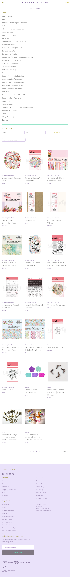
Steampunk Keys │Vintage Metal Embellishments (9, 437)
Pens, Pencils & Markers (12, 89)
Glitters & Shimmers (10, 64)
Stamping (6, 101)
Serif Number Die (55, 347)
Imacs (4, 507)
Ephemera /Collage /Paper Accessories (17, 57)
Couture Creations (8, 516)
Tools (4, 114)
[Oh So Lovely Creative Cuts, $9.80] (12, 160)
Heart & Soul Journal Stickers (34, 306)
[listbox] (17, 139)
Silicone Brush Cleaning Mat (31, 391)
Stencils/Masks (8, 104)
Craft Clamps (7, 390)
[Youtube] (10, 474)
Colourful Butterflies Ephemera (33, 179)
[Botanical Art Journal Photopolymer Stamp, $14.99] (58, 245)
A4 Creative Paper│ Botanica (10, 306)
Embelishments (8, 51)
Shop (37, 481)
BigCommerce (11, 570)
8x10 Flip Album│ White (55, 221)
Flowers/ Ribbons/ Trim (11, 60)
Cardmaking (40, 487)
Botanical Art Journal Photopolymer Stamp (57, 264)
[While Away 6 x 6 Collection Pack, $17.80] (12, 245)
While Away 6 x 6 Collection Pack (9, 264)
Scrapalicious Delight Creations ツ (15, 23)
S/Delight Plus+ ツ (42, 498)
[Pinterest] (13, 474)
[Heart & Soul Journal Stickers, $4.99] (35, 287)
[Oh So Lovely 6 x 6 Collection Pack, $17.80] (12, 202)
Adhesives (6, 26)
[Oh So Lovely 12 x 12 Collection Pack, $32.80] (58, 160)
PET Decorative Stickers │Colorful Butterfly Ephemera (33, 437)
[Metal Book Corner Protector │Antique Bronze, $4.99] (58, 372)
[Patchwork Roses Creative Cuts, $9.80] (35, 245)
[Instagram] (6, 474)
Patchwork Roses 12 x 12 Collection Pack (34, 348)
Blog (3, 492)
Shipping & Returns (9, 489)
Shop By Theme (41, 492)
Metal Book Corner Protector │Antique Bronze (55, 392)
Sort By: (6, 140)
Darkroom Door (7, 519)
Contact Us (5, 487)
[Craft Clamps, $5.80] (12, 372)
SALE (4, 20)
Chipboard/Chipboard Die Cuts (14, 41)
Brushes (5, 38)
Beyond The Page (9, 35)
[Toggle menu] (2, 2)
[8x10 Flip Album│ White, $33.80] (58, 202)
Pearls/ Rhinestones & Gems (13, 85)
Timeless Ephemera (56, 305)
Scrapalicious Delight (9, 528)
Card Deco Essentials (9, 531)
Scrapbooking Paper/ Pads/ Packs (15, 95)
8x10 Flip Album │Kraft (35, 220)
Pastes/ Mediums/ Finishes (13, 82)
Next (64, 451)
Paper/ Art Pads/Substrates (13, 76)
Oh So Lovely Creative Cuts (11, 179)
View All (4, 534)
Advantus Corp (7, 525)
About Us (5, 484)
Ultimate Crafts (7, 522)
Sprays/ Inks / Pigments (12, 98)
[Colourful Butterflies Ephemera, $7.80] (35, 160)
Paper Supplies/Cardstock (12, 79)
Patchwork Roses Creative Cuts (32, 264)
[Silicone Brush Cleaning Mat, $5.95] (35, 372)
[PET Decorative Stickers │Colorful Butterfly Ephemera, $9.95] (35, 416)
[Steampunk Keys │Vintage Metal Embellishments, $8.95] (12, 416)
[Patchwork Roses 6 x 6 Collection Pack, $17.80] (12, 329)
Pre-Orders (39, 495)
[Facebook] (3, 474)
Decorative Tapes (8, 45)
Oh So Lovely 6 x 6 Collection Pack (10, 221)
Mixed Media (40, 484)
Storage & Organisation (11, 111)
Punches (5, 92)
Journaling (39, 489)
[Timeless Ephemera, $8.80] (58, 287)
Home (4, 481)
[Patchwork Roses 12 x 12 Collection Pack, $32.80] (35, 329)
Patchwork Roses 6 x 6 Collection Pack (12, 348)
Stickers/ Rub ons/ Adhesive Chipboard (17, 107)
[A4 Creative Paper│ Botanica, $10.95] (12, 287)
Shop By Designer (9, 117)
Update (57, 132)
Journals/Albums (9, 67)
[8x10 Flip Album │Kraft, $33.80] (35, 202)
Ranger (4, 513)
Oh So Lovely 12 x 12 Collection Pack (55, 179)
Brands (5, 120)
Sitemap (5, 495)
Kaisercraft (5, 504)
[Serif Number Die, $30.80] (58, 329)
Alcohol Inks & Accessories (13, 29)
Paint (4, 73)
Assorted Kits (7, 32)
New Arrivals (7, 16)
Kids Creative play (9, 70)
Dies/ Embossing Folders (12, 48)
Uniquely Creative (8, 510)
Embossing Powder (9, 54)
